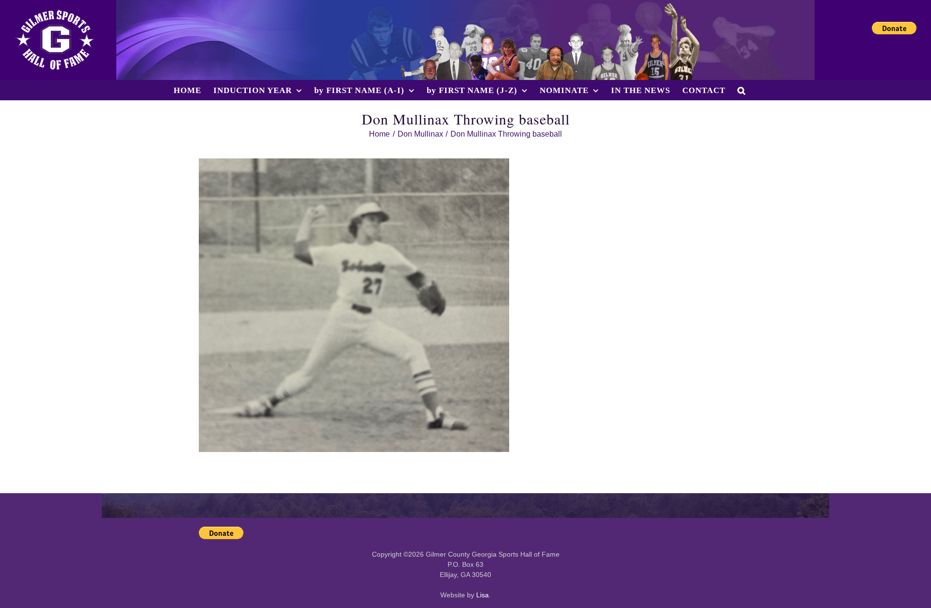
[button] (742, 90)
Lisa (482, 595)
